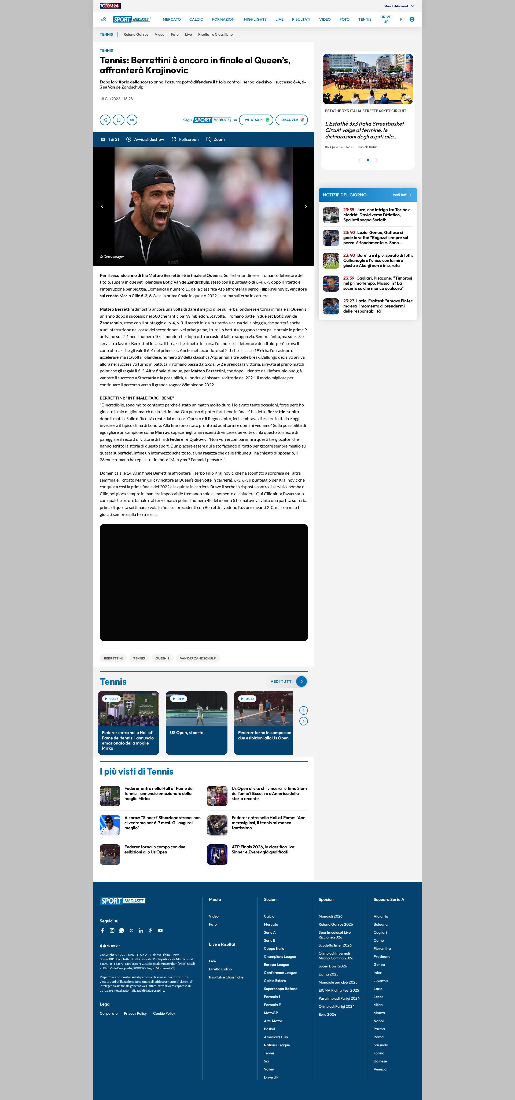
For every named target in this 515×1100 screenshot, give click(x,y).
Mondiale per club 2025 (338, 982)
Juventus (381, 980)
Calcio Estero (275, 980)
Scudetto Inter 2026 (335, 945)
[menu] (103, 19)
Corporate (108, 1013)
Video (214, 916)
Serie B (269, 940)
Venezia (380, 1069)
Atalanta (381, 916)
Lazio (378, 988)
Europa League (276, 964)
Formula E (272, 1004)
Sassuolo (381, 1045)
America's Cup (276, 1037)
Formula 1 (272, 996)
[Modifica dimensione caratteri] (132, 120)
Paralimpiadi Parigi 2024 (339, 998)
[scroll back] (303, 710)
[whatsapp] (121, 930)
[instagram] (112, 930)
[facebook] (102, 930)
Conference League (280, 972)
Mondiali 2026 (331, 916)
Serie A (270, 932)
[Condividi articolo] (105, 120)
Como (379, 940)
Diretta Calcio (220, 969)
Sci (266, 1061)
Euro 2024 (327, 1014)
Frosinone (382, 956)
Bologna (381, 924)
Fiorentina (382, 948)
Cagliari (380, 932)
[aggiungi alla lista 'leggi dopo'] (118, 120)
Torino (379, 1053)
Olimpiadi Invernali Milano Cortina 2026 (336, 955)
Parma (379, 1028)
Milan (378, 1004)
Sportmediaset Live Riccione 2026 (335, 935)
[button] (145, 139)
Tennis (269, 1053)
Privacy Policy (135, 1013)
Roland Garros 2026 (336, 924)
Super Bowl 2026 (333, 966)
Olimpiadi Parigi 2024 (337, 1006)
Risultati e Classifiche (226, 977)
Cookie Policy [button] (164, 1013)
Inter (378, 972)
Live (212, 961)
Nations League (277, 1045)
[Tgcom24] (110, 6)
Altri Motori (273, 1020)
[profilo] (412, 19)
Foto (213, 924)
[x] (131, 930)
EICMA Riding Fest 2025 (339, 990)
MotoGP (271, 1012)
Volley (269, 1069)
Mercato (271, 924)
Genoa (379, 964)
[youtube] (160, 930)
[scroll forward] (303, 721)
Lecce (378, 996)
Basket (269, 1028)
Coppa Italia (274, 948)
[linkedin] (141, 930)
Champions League (280, 956)
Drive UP (271, 1077)
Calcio (269, 916)
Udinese (380, 1061)
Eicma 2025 (329, 974)
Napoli (379, 1020)
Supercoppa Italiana (280, 988)
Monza (379, 1012)
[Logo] (132, 19)
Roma (379, 1037)
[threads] (150, 930)
